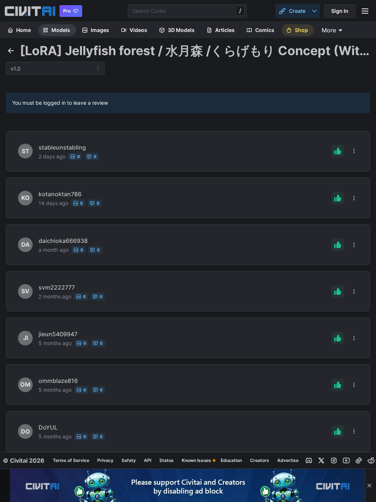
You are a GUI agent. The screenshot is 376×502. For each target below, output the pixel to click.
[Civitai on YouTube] (346, 460)
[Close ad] (369, 485)
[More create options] (314, 11)
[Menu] (365, 11)
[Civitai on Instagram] (334, 460)
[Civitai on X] (321, 460)
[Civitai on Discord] (309, 460)
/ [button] (240, 10)
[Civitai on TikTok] (358, 460)
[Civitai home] (30, 11)
